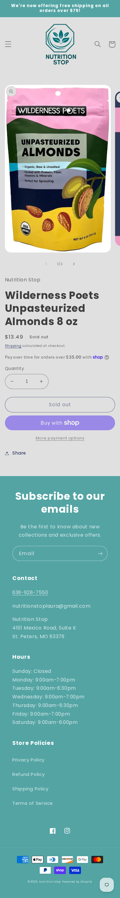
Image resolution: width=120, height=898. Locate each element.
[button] (8, 44)
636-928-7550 (30, 592)
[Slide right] (74, 264)
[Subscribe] (100, 553)
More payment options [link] (60, 438)
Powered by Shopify (77, 882)
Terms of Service (32, 803)
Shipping (13, 346)
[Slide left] (46, 264)
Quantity (14, 369)
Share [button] (19, 453)
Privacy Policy (28, 760)
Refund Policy (28, 774)
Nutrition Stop (50, 882)
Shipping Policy (30, 789)
